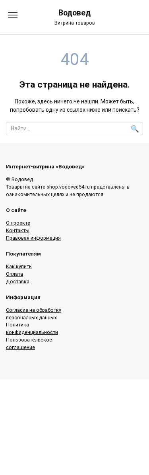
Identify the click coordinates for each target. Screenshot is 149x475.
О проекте (18, 223)
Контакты (17, 230)
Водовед (74, 12)
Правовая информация (33, 238)
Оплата (14, 274)
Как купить (19, 266)
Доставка (17, 281)
